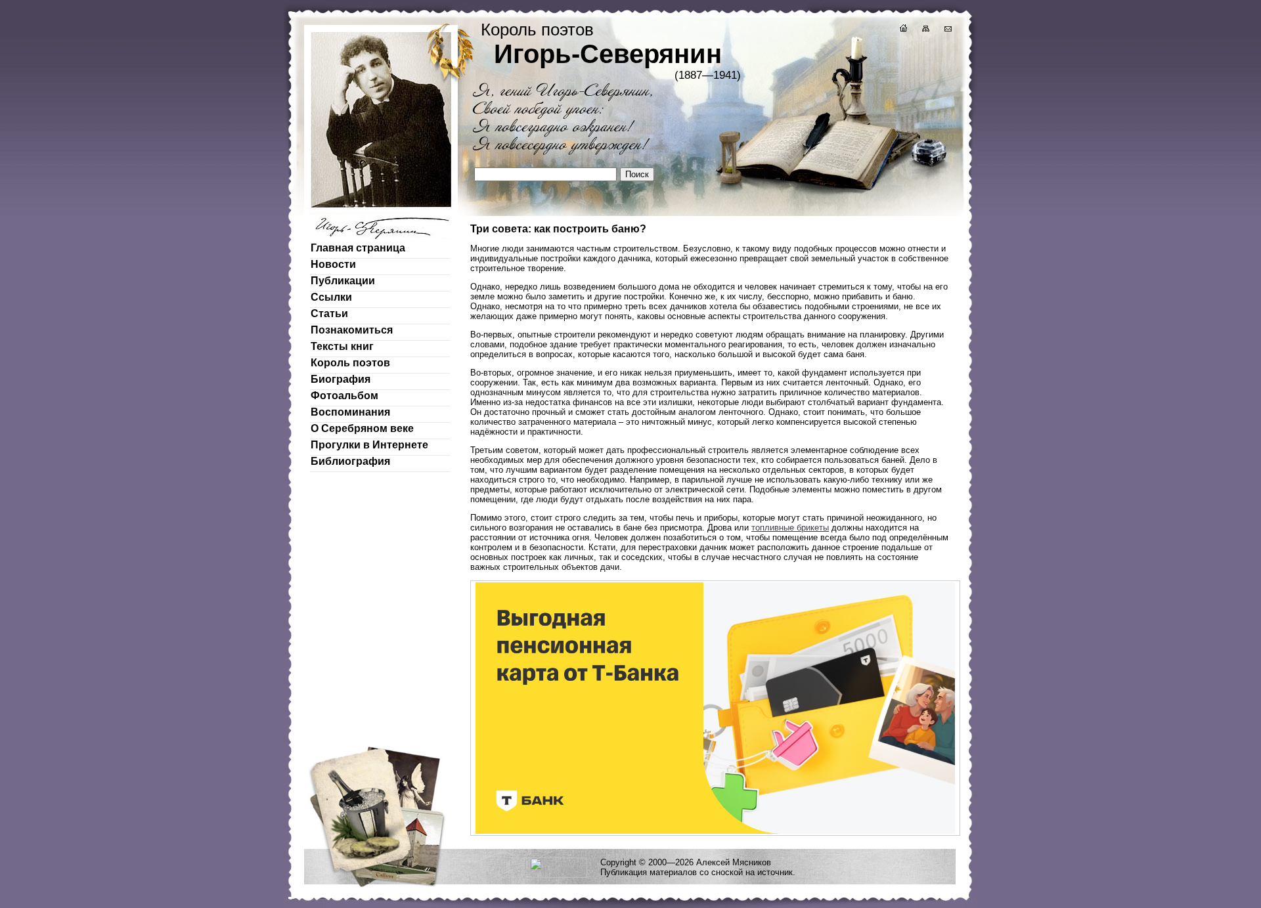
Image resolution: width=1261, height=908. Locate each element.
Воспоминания (350, 412)
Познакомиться (352, 329)
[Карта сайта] (924, 30)
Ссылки (331, 297)
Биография (340, 379)
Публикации (343, 280)
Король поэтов (350, 362)
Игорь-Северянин (608, 53)
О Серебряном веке (362, 428)
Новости (333, 264)
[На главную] (902, 30)
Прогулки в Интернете (369, 444)
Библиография (350, 461)
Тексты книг (342, 346)
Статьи (329, 313)
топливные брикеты (790, 527)
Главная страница (358, 247)
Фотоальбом (344, 395)
